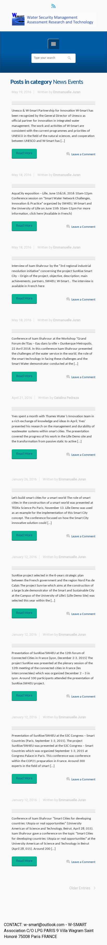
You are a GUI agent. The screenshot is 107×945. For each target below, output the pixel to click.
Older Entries (79, 888)
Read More (24, 153)
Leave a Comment (83, 154)
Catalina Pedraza (66, 398)
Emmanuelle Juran (67, 92)
